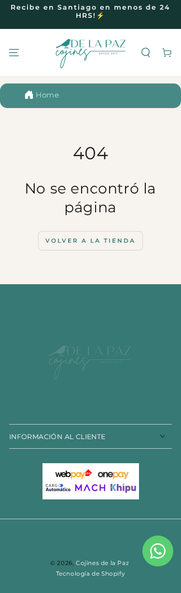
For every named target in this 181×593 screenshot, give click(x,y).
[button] (145, 52)
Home (47, 94)
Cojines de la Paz (102, 562)
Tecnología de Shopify (90, 573)
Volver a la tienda (90, 240)
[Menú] (14, 52)
